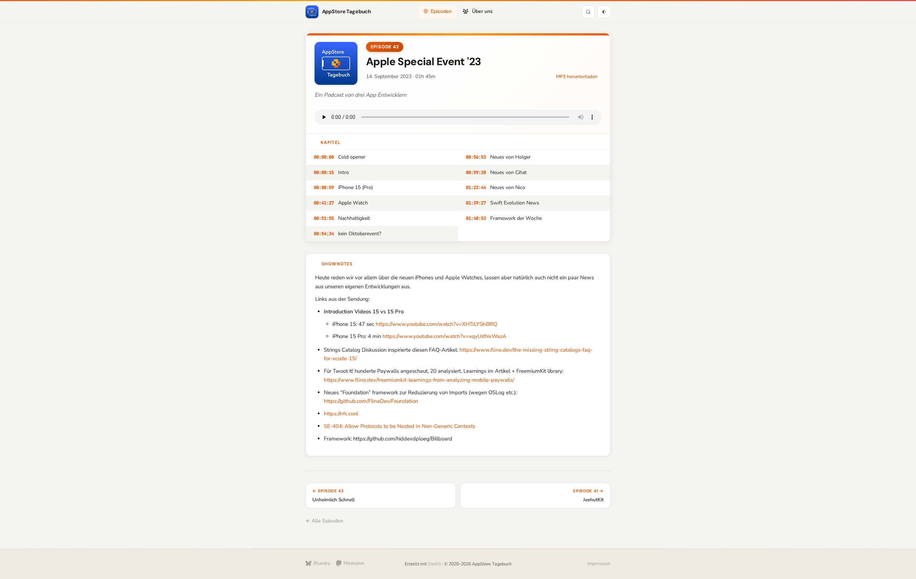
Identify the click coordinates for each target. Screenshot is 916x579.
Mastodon (354, 563)
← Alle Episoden (324, 520)
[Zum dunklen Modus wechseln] (604, 11)
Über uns (482, 11)
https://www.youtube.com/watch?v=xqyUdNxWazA (444, 336)
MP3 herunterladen (577, 76)
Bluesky (321, 563)
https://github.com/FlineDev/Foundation (371, 401)
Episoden (441, 11)
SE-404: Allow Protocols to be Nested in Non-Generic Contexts (399, 426)
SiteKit (434, 564)
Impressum (599, 563)
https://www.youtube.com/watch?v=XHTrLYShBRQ (436, 324)
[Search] (588, 11)
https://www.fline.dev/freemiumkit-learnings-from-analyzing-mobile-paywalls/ (419, 379)
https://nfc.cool (341, 413)
